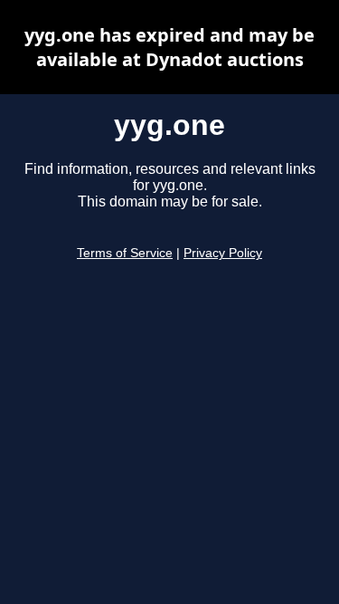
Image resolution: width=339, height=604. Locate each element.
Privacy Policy (223, 253)
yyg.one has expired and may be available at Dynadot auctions (169, 47)
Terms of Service (125, 253)
